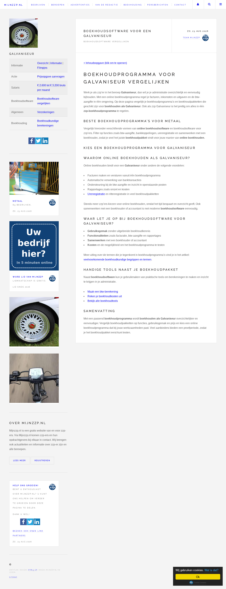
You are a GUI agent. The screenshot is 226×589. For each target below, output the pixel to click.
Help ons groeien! (26, 485)
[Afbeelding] (34, 322)
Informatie (56, 63)
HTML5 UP (32, 570)
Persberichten (157, 5)
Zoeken (209, 4)
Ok (198, 577)
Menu (220, 4)
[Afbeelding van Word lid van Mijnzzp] (34, 246)
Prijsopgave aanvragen (51, 76)
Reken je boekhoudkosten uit (105, 296)
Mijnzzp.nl (13, 5)
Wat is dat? (211, 570)
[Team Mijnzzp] (52, 202)
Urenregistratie (96, 194)
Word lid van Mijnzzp (28, 277)
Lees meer (19, 460)
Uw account (198, 4)
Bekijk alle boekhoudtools (103, 300)
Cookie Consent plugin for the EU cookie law (198, 582)
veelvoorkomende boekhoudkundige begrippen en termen (117, 259)
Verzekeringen (45, 112)
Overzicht (42, 63)
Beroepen (58, 5)
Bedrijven (38, 5)
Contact (180, 5)
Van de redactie (106, 5)
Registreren (42, 460)
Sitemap (13, 577)
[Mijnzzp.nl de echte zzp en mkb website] (23, 33)
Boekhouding (133, 5)
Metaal (18, 201)
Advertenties (80, 5)
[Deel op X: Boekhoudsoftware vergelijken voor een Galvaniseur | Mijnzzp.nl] (38, 143)
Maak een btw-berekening (103, 291)
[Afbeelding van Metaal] (34, 179)
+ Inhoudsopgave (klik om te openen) (105, 63)
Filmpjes (42, 67)
